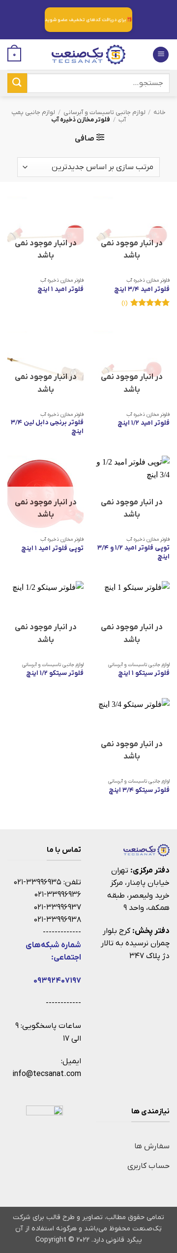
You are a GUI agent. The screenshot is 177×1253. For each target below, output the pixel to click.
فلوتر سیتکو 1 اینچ (144, 673)
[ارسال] (17, 82)
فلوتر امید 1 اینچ (60, 289)
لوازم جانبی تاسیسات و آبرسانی (104, 112)
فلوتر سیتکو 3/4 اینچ (139, 790)
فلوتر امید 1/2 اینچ (144, 423)
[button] (161, 55)
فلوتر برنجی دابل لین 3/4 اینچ (47, 427)
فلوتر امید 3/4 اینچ (142, 289)
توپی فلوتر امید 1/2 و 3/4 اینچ (133, 552)
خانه (159, 112)
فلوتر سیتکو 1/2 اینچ (55, 673)
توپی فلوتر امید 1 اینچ (52, 548)
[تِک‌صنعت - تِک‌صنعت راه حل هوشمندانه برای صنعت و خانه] (88, 54)
